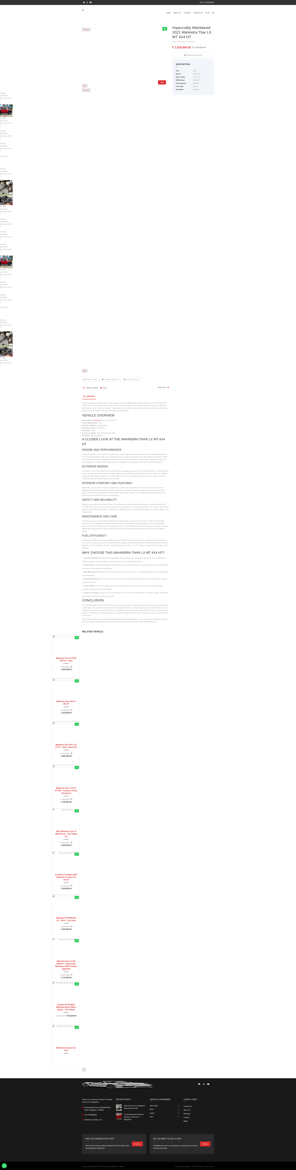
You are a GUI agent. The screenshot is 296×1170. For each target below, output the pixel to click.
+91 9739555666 (207, 2)
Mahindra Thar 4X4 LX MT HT (36, 702)
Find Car (137, 1144)
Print (104, 388)
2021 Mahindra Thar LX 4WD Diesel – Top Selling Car (36, 833)
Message (187, 1114)
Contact (206, 1166)
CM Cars (98, 1166)
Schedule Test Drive (112, 379)
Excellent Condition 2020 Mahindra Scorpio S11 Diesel (36, 877)
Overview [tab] (89, 396)
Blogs (186, 1121)
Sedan (164, 1113)
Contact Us (188, 1106)
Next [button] (84, 371)
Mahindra (97, 420)
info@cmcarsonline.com (93, 1120)
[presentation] (83, 1069)
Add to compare (92, 388)
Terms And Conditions (183, 1166)
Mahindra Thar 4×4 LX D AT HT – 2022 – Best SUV (36, 746)
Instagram (203, 1084)
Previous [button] (86, 29)
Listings (186, 1117)
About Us (187, 1110)
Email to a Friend (132, 379)
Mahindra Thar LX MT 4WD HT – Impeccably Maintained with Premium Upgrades (36, 965)
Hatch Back (164, 1106)
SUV (164, 1117)
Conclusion (93, 600)
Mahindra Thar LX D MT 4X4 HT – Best (36, 659)
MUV (164, 1109)
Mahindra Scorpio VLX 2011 (36, 1049)
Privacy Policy (197, 1166)
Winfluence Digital (117, 1166)
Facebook (199, 1084)
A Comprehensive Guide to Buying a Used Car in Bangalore (134, 1116)
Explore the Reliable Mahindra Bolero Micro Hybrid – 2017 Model (36, 1007)
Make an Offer (92, 379)
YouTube (208, 1084)
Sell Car (205, 1144)
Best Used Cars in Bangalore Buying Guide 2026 (134, 1107)
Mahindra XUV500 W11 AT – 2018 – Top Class (36, 919)
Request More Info (194, 55)
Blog (211, 1166)
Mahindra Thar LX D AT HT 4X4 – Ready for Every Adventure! (36, 790)
